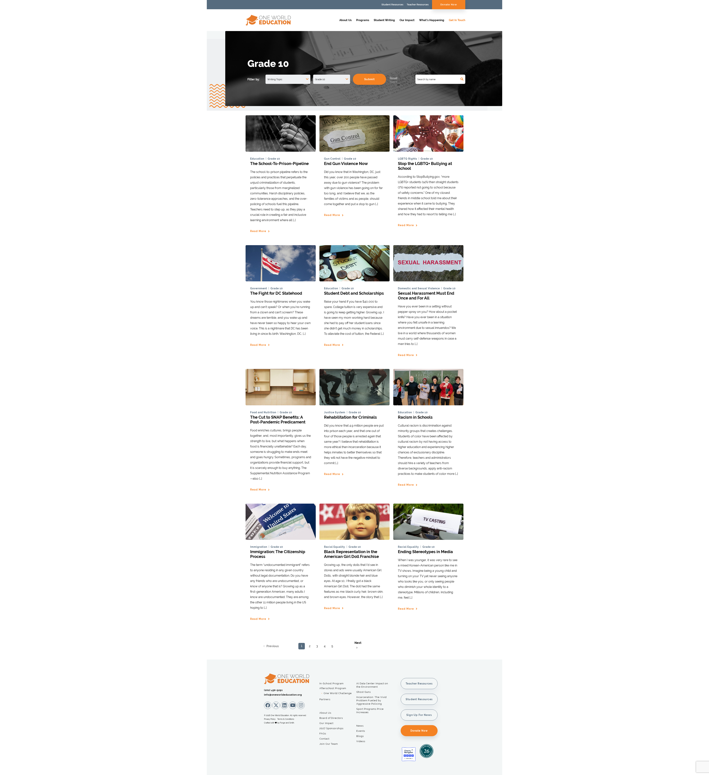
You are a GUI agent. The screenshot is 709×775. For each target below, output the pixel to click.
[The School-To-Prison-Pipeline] (281, 150)
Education (257, 158)
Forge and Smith (287, 723)
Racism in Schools (415, 417)
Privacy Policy (269, 719)
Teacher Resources (418, 4)
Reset (393, 78)
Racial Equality (334, 546)
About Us (345, 20)
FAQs (322, 733)
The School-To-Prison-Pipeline (279, 163)
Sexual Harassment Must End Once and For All (426, 295)
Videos (360, 741)
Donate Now (448, 4)
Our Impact (407, 20)
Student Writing (384, 20)
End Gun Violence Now (346, 163)
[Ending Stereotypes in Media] (428, 538)
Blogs (360, 736)
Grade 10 (274, 158)
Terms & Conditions (285, 719)
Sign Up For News (419, 714)
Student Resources (392, 4)
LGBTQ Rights (407, 158)
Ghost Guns (363, 692)
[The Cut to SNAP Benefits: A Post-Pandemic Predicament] (281, 403)
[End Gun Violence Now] (354, 150)
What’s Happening (431, 20)
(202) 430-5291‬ (273, 690)
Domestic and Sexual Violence (419, 288)
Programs (362, 20)
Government (258, 288)
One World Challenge (338, 693)
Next (357, 643)
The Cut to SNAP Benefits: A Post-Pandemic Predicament (277, 419)
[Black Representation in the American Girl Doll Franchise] (354, 538)
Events (360, 731)
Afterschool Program (332, 688)
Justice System (334, 412)
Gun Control (332, 158)
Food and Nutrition (263, 412)
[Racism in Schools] (428, 403)
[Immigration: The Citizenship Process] (281, 538)
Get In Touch (457, 20)
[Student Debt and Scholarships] (354, 279)
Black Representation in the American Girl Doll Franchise (351, 554)
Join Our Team (328, 743)
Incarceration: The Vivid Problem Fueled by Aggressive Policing (371, 700)
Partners (324, 699)
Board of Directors (331, 718)
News (360, 725)
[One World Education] (268, 23)
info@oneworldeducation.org (283, 694)
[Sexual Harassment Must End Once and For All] (428, 279)
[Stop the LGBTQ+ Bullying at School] (428, 150)
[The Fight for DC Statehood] (281, 279)
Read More (258, 231)
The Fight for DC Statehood (276, 293)
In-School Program (331, 683)
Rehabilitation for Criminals (350, 417)
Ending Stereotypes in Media (425, 551)
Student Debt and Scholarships (354, 293)
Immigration (258, 546)
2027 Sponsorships (331, 728)
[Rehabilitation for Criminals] (354, 403)
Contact (324, 738)
